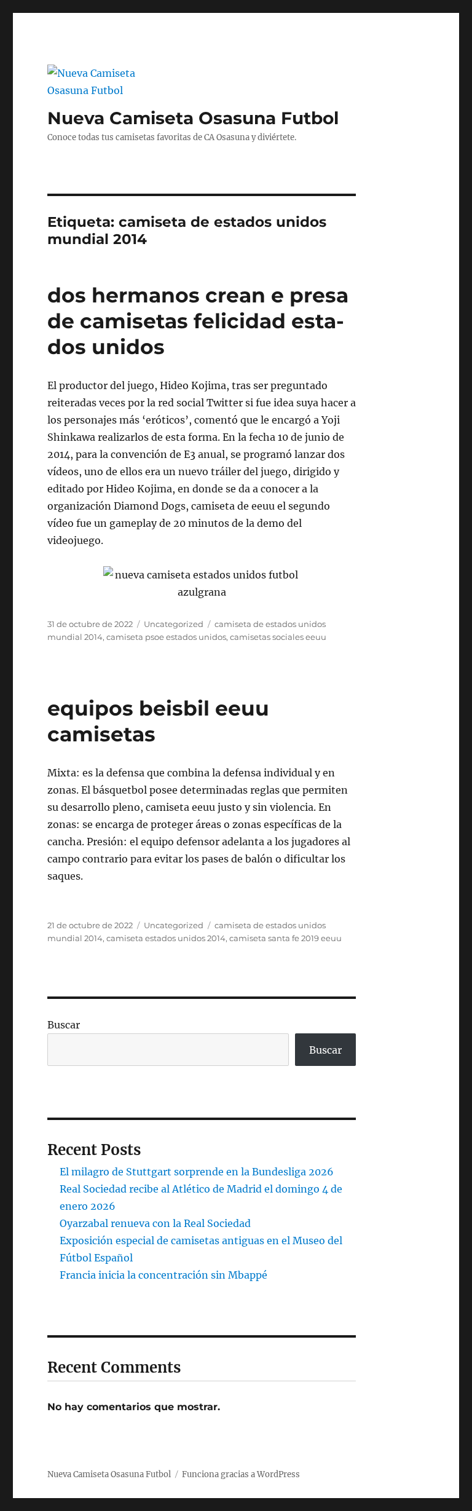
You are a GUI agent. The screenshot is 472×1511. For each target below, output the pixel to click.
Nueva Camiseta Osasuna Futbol (193, 118)
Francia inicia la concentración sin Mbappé (163, 1275)
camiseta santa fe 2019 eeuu (285, 938)
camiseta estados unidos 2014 (166, 938)
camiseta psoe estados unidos (166, 637)
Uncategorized (173, 624)
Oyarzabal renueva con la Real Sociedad (155, 1223)
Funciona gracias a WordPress (241, 1474)
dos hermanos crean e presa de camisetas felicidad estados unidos (197, 321)
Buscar (63, 1025)
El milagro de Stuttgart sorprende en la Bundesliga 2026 (197, 1172)
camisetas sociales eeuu (278, 637)
